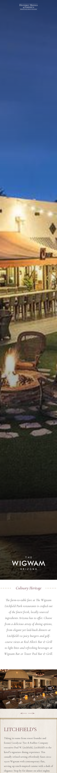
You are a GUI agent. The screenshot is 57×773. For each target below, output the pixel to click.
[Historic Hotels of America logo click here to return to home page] (28, 7)
